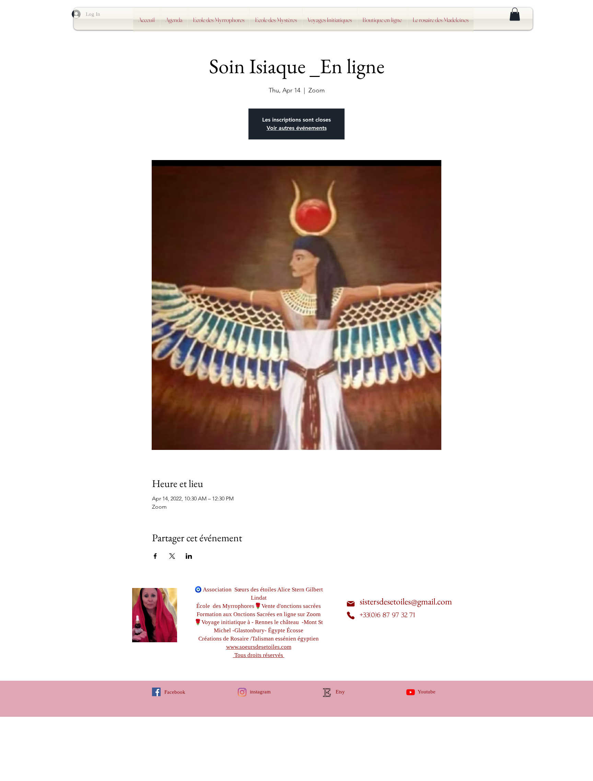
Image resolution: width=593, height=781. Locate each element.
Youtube (426, 691)
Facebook (174, 692)
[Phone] (350, 615)
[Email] (350, 603)
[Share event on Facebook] (155, 556)
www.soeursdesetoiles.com (258, 647)
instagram (260, 691)
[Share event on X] (172, 556)
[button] (514, 14)
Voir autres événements (297, 128)
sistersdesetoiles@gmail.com (406, 601)
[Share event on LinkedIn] (189, 556)
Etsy (340, 691)
